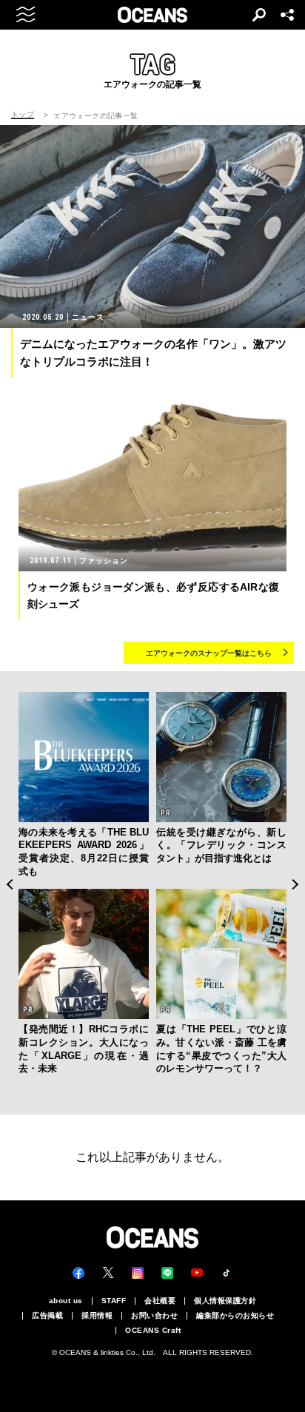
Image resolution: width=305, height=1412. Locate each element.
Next (295, 885)
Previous (9, 885)
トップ (22, 114)
